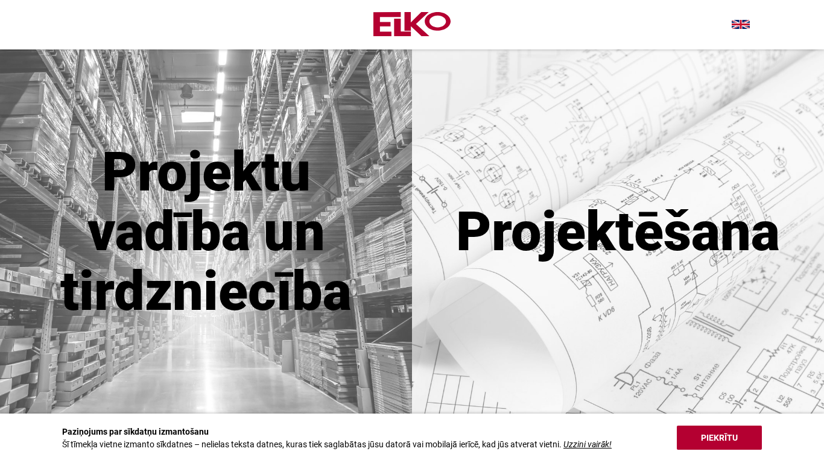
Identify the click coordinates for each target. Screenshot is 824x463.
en (741, 24)
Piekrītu (719, 438)
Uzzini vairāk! (587, 444)
